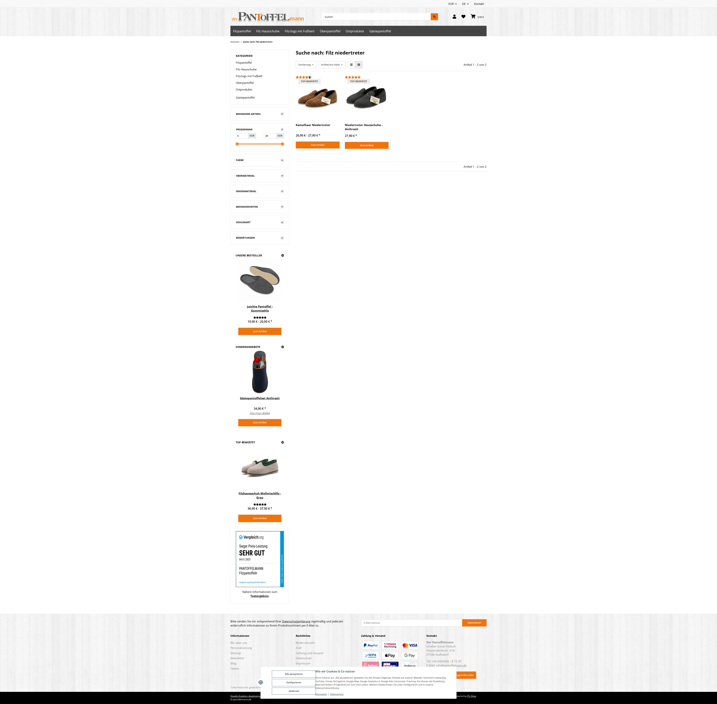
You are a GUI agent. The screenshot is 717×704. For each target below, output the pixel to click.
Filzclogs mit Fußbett (249, 76)
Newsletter (237, 658)
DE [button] (464, 4)
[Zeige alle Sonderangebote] (282, 347)
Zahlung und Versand (309, 653)
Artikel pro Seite (330, 64)
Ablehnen (294, 691)
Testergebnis (259, 596)
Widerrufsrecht (305, 643)
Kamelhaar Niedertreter (313, 125)
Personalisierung (241, 648)
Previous (243, 297)
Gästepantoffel (245, 97)
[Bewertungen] (318, 77)
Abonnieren (474, 622)
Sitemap (235, 653)
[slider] (237, 144)
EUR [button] (451, 4)
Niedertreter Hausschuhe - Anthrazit (364, 127)
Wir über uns (238, 643)
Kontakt (479, 4)
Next (276, 297)
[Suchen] (434, 16)
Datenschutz (337, 694)
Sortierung (304, 64)
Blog (233, 663)
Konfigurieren (293, 682)
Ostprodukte (244, 89)
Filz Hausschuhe (246, 69)
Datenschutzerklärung (296, 621)
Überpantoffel (245, 83)
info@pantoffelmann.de (451, 665)
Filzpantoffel (244, 62)
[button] (454, 16)
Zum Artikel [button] (317, 145)
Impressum (321, 694)
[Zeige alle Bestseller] (282, 255)
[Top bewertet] (282, 442)
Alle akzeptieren (294, 674)
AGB (299, 648)
